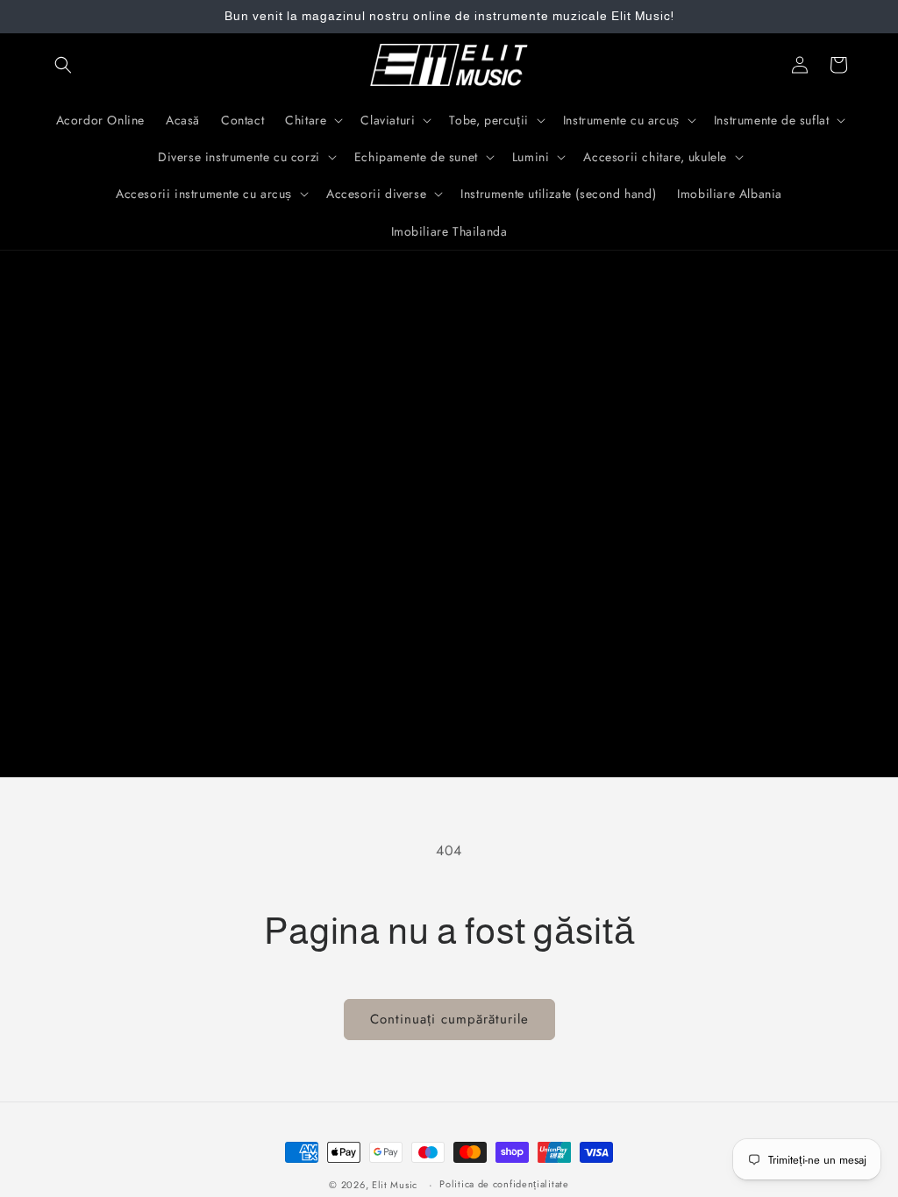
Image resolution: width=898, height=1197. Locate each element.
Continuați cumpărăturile (449, 1019)
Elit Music (394, 1185)
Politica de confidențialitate (503, 1184)
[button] (63, 65)
